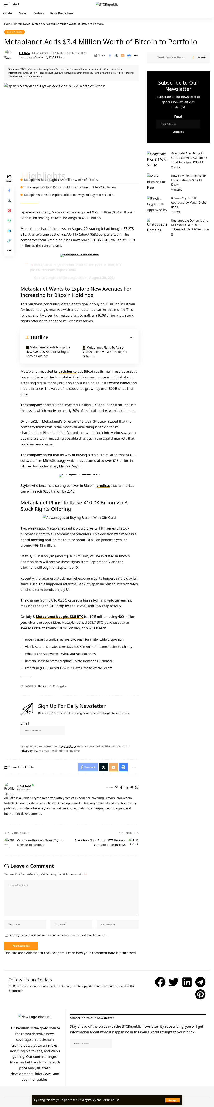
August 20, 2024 (102, 277)
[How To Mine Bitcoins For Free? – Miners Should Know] (157, 181)
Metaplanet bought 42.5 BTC (59, 616)
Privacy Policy (87, 1100)
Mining (178, 189)
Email (24, 723)
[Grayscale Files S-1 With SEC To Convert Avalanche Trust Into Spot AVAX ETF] (157, 159)
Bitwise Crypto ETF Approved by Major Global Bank (189, 202)
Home (8, 24)
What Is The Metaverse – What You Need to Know (60, 654)
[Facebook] (121, 788)
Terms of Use (110, 1100)
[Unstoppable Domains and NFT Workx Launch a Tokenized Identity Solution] (157, 226)
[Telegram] (131, 788)
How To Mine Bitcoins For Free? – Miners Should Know (188, 180)
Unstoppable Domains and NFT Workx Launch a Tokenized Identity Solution (190, 224)
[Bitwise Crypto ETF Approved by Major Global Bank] (157, 204)
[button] (172, 1100)
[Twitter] (173, 982)
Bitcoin (43, 686)
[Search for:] (174, 57)
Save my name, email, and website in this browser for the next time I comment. (58, 935)
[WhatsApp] (137, 788)
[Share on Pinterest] (9, 210)
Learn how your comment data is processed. (101, 953)
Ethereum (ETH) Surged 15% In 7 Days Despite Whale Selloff (68, 668)
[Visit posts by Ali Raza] (10, 55)
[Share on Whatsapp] (9, 220)
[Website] (116, 788)
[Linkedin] (187, 982)
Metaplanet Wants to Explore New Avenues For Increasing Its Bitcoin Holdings (48, 351)
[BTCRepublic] (107, 4)
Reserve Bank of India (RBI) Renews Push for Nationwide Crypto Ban (74, 639)
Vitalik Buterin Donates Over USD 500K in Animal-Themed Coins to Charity (78, 646)
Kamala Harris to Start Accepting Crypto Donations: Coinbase (69, 661)
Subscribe (27, 738)
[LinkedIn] (126, 788)
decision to (68, 371)
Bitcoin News (22, 24)
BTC (52, 686)
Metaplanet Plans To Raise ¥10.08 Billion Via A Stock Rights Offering (105, 351)
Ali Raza (24, 53)
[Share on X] (116, 55)
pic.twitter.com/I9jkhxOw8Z (53, 270)
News (177, 167)
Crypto (61, 686)
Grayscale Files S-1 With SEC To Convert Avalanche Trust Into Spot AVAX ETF (189, 157)
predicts (103, 485)
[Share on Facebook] (110, 55)
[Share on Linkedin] (9, 231)
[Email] (123, 55)
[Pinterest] (200, 994)
